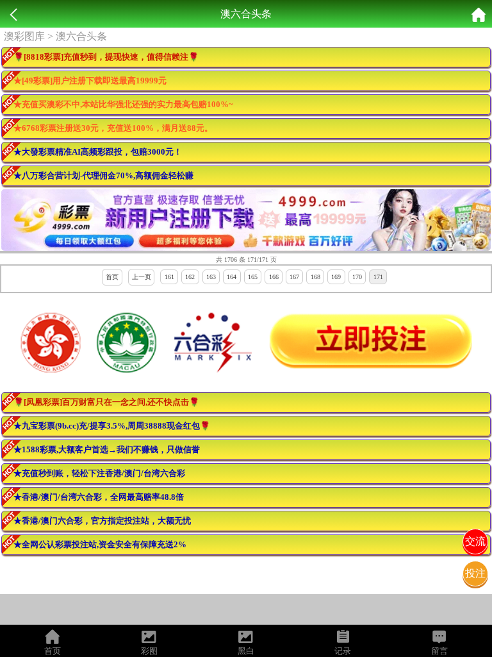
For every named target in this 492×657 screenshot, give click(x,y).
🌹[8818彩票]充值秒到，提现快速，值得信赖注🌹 (106, 57)
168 (315, 276)
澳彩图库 (24, 36)
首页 (112, 276)
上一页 (141, 276)
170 (357, 276)
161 (169, 276)
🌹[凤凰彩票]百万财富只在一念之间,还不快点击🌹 (106, 402)
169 (336, 276)
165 (253, 276)
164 (231, 276)
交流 (475, 541)
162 (190, 276)
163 (211, 276)
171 (378, 276)
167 (294, 276)
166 (274, 276)
